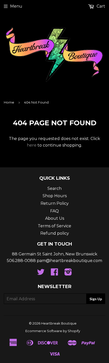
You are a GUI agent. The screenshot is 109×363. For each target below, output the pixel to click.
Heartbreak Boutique (59, 323)
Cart (100, 6)
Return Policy (55, 203)
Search (54, 188)
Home (9, 102)
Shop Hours (55, 195)
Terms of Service (54, 226)
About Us (54, 218)
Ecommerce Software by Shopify (52, 331)
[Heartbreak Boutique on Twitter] (41, 273)
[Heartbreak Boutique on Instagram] (68, 273)
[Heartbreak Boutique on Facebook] (54, 273)
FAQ (54, 211)
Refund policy (54, 233)
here (32, 145)
